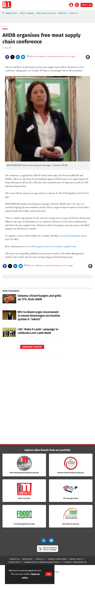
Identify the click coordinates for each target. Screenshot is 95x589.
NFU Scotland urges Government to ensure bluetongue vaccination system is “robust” (39, 315)
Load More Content (32, 347)
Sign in (59, 52)
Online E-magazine (26, 13)
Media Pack (62, 13)
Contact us (14, 559)
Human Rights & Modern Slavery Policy (42, 562)
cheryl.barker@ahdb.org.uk (73, 235)
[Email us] (51, 540)
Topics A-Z (40, 559)
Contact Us (73, 13)
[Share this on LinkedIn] (18, 57)
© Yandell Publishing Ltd (75, 562)
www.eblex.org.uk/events (37, 246)
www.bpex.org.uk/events (64, 246)
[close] (89, 52)
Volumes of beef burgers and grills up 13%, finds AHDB (39, 297)
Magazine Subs (11, 13)
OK (48, 574)
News (5, 29)
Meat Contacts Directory (46, 13)
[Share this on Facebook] (7, 57)
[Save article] (88, 57)
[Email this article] (23, 57)
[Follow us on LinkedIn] (43, 540)
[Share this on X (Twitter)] (12, 57)
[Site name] (6, 8)
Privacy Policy (76, 559)
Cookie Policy (15, 562)
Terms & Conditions (57, 559)
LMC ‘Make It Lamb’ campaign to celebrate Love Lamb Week (38, 331)
